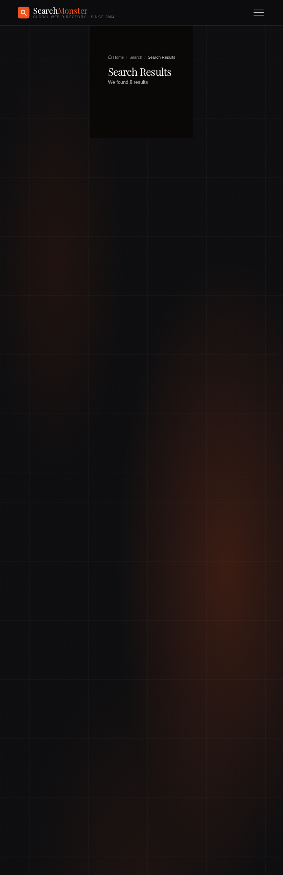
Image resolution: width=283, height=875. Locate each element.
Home (118, 57)
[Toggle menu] (258, 12)
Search (135, 57)
